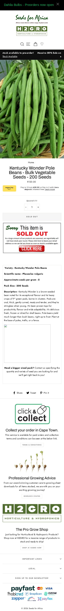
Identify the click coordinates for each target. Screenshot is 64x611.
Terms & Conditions (31, 445)
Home (31, 162)
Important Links (32, 559)
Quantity (32, 201)
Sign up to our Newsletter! (32, 578)
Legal (32, 568)
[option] (32, 54)
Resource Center (32, 496)
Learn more (50, 189)
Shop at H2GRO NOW (32, 548)
